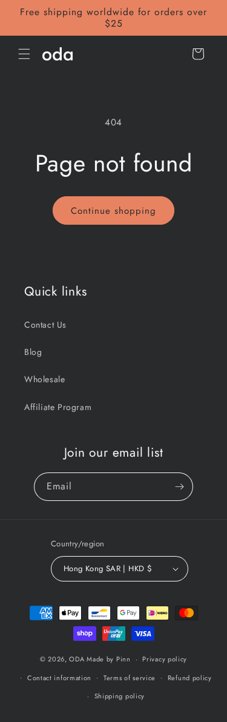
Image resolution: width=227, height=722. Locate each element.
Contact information (59, 678)
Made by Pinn (108, 659)
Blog (33, 352)
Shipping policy (119, 696)
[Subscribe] (179, 486)
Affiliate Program (57, 407)
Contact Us (45, 325)
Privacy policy (164, 659)
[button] (24, 54)
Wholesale (44, 379)
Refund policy (190, 678)
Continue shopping (113, 210)
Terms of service (130, 678)
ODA (76, 659)
